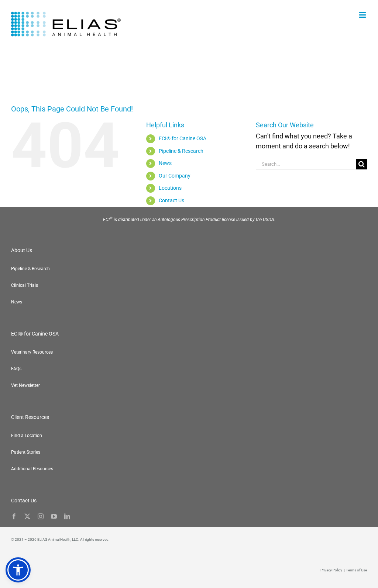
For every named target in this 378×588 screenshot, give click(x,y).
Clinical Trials (24, 285)
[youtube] (54, 516)
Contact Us (171, 200)
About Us (21, 250)
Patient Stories (25, 452)
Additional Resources (32, 468)
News (165, 163)
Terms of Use (356, 570)
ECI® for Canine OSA (182, 138)
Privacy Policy (331, 570)
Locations (170, 188)
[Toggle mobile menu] (363, 15)
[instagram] (41, 516)
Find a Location (26, 435)
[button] (18, 570)
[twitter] (27, 516)
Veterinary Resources (32, 352)
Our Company (174, 176)
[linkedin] (67, 516)
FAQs (16, 368)
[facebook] (14, 516)
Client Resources (30, 417)
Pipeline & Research (181, 151)
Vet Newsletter (25, 385)
